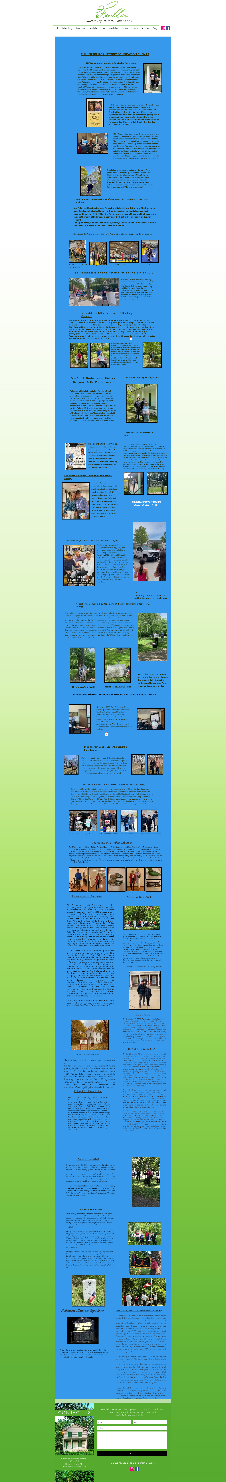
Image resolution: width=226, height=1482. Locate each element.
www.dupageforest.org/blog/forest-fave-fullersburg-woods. (89, 1087)
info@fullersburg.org (124, 1414)
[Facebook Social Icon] (168, 28)
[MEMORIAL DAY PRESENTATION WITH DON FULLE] (131, 338)
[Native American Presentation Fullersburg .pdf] (106, 734)
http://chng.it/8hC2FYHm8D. (136, 1128)
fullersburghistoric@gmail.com (89, 1082)
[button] (116, 303)
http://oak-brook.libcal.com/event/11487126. (105, 222)
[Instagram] (163, 28)
